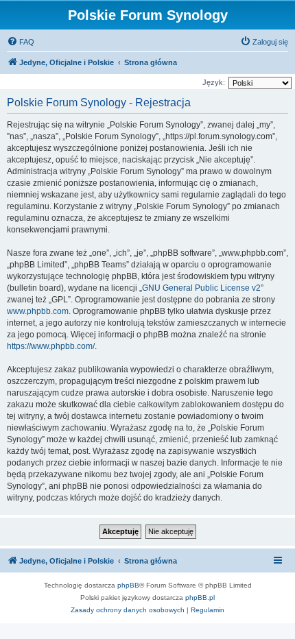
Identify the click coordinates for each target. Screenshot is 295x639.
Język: (213, 82)
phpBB (128, 585)
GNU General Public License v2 (201, 288)
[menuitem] (20, 42)
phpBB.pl (200, 597)
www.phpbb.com (38, 311)
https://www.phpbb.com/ (51, 346)
